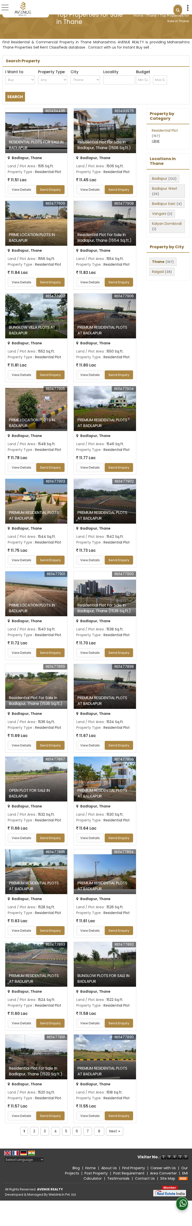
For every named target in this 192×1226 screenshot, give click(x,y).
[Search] (178, 10)
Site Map (167, 1178)
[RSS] (183, 1178)
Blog (76, 1167)
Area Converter (163, 1173)
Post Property (96, 1173)
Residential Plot (165, 130)
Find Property (133, 1167)
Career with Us (163, 1167)
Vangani (159, 213)
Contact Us (145, 1178)
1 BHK (156, 141)
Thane (151, 15)
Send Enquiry (50, 189)
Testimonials (118, 1178)
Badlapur (159, 178)
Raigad (158, 271)
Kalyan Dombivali (167, 223)
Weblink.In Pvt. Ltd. (62, 1194)
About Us (109, 1167)
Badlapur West (164, 188)
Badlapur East (164, 203)
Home (139, 15)
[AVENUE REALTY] (22, 8)
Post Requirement (128, 1173)
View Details (21, 189)
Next (114, 1131)
